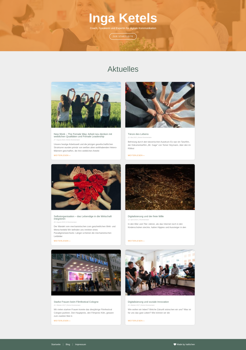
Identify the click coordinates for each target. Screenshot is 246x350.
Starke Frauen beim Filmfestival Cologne (76, 301)
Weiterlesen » (62, 155)
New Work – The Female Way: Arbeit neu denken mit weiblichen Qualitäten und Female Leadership (83, 135)
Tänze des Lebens (138, 134)
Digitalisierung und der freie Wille (146, 216)
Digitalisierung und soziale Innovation (148, 301)
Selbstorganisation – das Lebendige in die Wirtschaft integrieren (83, 217)
